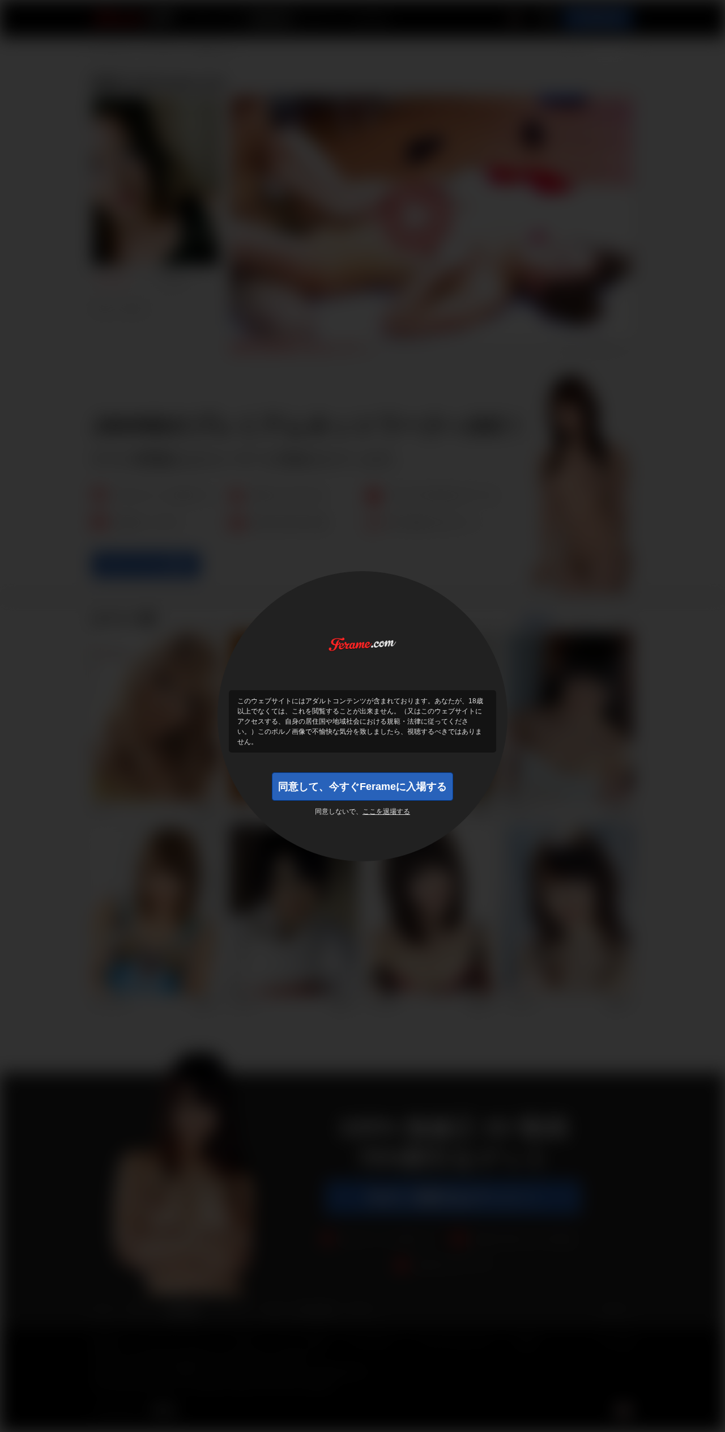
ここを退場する (386, 811)
